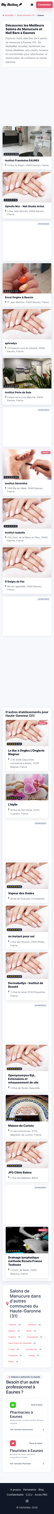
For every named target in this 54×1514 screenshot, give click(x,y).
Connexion (44, 4)
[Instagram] (27, 1501)
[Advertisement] (27, 96)
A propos (15, 1489)
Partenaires (29, 1489)
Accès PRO (41, 1494)
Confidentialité (15, 1494)
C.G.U (29, 1494)
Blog (41, 1489)
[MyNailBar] (12, 5)
